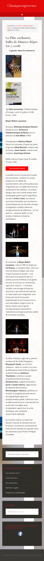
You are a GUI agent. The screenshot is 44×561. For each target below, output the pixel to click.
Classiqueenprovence (22, 5)
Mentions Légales (12, 488)
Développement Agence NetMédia (29, 555)
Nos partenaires (11, 483)
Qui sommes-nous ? (13, 473)
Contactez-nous (11, 478)
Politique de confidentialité (15, 493)
